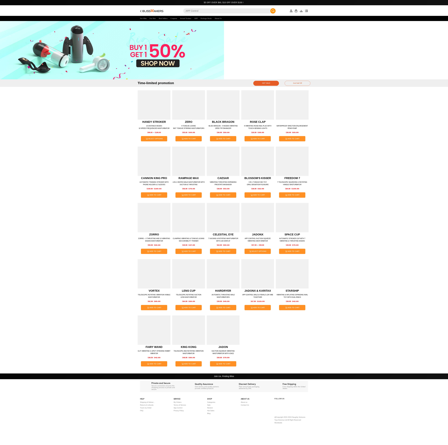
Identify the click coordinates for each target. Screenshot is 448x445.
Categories (211, 402)
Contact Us (245, 405)
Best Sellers (163, 18)
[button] (291, 10)
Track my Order (146, 408)
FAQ (141, 411)
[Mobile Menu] (306, 10)
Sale (208, 405)
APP (196, 18)
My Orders (177, 402)
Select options (155, 138)
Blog (208, 413)
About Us (218, 18)
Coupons (173, 18)
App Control (178, 408)
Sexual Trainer (185, 18)
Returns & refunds (146, 405)
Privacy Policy (179, 411)
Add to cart (190, 138)
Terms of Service (180, 405)
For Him (143, 18)
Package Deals (206, 18)
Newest (210, 408)
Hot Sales (210, 411)
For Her (153, 18)
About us (244, 402)
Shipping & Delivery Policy (147, 402)
